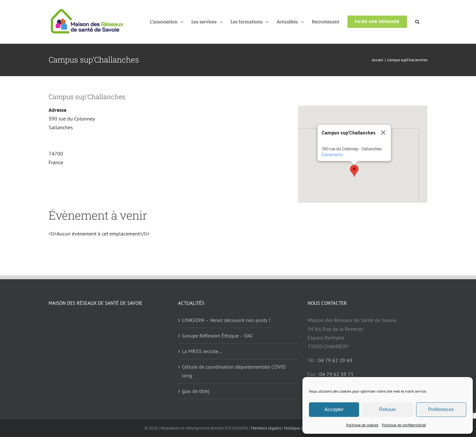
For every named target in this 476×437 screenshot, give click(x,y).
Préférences (441, 409)
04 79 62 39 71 (336, 374)
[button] (417, 21)
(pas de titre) (195, 391)
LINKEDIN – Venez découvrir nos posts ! (226, 320)
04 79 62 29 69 (335, 360)
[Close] (383, 132)
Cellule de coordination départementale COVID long (234, 371)
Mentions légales (266, 428)
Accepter (334, 409)
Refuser (387, 409)
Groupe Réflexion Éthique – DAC (217, 335)
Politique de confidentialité (404, 424)
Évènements (332, 154)
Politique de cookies (362, 424)
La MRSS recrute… (202, 351)
